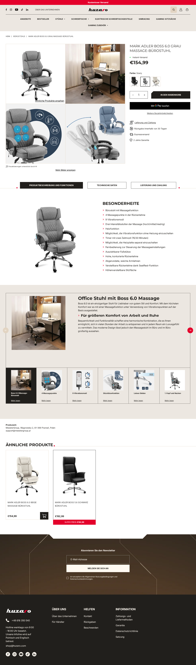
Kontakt (88, 616)
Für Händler (58, 621)
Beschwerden (91, 627)
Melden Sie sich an (98, 568)
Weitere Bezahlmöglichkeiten (160, 113)
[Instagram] (11, 9)
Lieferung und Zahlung (145, 122)
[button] (190, 330)
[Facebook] (6, 9)
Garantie (120, 625)
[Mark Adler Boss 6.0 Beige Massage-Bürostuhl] (156, 81)
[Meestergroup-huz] (98, 9)
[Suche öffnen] (173, 9)
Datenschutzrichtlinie (127, 631)
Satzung (120, 636)
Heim (8, 36)
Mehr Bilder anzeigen (65, 170)
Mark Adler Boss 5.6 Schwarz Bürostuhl (71, 504)
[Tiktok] (22, 9)
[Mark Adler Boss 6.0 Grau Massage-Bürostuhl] (145, 82)
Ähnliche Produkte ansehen (49, 100)
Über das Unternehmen (64, 616)
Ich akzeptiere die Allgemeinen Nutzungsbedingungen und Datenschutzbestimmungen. (93, 578)
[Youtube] (16, 9)
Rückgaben (90, 621)
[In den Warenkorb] (44, 516)
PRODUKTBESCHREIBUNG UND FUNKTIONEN (51, 185)
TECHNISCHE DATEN (107, 185)
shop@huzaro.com (16, 645)
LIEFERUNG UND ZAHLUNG (153, 185)
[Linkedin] (27, 9)
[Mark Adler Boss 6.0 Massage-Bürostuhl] (134, 81)
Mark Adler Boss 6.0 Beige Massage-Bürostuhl (22, 504)
